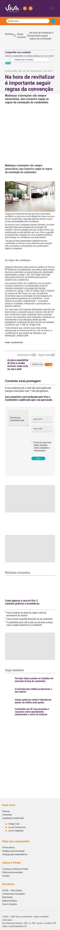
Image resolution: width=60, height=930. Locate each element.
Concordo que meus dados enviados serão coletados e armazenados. (42, 446)
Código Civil (13, 824)
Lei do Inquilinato (15, 830)
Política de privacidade (12, 872)
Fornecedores (8, 847)
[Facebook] (25, 8)
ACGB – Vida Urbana (12, 890)
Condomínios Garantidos (13, 894)
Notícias (9, 35)
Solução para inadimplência (14, 854)
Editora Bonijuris (9, 900)
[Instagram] (30, 8)
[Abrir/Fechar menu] (52, 8)
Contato (5, 876)
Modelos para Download (13, 851)
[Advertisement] (30, 748)
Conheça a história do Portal (15, 869)
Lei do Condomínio (16, 827)
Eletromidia (7, 897)
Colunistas (7, 814)
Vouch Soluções (9, 904)
